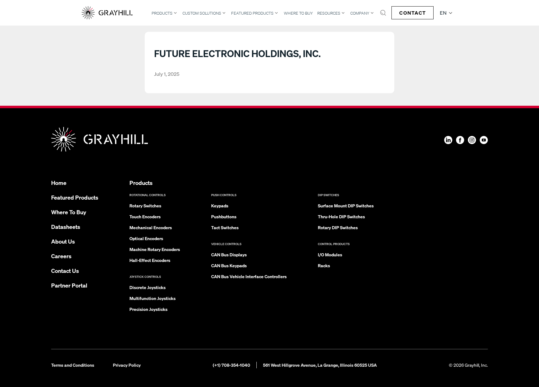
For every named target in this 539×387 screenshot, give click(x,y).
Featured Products (252, 13)
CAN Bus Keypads (229, 265)
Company (359, 13)
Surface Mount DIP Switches (346, 205)
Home (58, 182)
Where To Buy (298, 13)
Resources (328, 13)
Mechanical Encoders (150, 227)
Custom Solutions (201, 13)
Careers (61, 255)
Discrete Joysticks (147, 287)
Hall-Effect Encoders (149, 260)
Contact (412, 12)
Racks (324, 265)
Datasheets (65, 226)
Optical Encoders (146, 238)
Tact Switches (225, 227)
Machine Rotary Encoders (154, 249)
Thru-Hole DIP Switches (341, 216)
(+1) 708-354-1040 (231, 365)
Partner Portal (69, 285)
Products (162, 13)
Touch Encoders (145, 216)
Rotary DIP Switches (338, 227)
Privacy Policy (127, 365)
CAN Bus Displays (229, 254)
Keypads (219, 205)
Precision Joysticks (148, 309)
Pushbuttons (223, 216)
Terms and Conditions (72, 365)
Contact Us (65, 270)
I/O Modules (330, 254)
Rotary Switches (145, 205)
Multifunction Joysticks (152, 298)
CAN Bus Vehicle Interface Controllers (249, 276)
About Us (63, 241)
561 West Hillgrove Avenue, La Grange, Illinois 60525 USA (320, 365)
